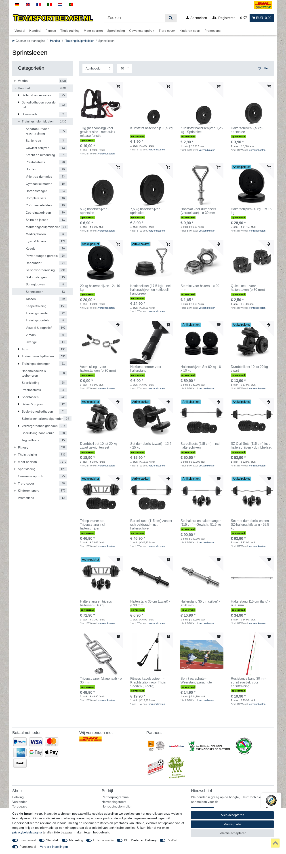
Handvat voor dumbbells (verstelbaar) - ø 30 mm (198, 211)
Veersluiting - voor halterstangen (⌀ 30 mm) (98, 368)
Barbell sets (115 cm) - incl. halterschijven (200, 445)
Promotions (212, 30)
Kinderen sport (189, 30)
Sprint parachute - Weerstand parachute (196, 680)
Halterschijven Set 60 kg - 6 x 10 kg (201, 368)
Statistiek (52, 840)
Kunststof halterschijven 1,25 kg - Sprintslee (202, 130)
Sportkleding (116, 30)
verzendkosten (106, 153)
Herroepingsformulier (117, 806)
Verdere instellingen (54, 846)
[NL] (60, 5)
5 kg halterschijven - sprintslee (94, 211)
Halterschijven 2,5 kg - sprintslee (247, 130)
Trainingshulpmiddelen (79, 40)
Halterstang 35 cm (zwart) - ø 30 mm (150, 603)
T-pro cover (167, 30)
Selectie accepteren (232, 833)
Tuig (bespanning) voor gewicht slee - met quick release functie (97, 131)
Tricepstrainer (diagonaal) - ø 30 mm (101, 680)
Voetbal (20, 30)
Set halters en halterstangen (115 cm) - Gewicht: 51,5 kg (201, 522)
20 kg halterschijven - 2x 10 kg (100, 287)
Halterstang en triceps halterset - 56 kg (96, 603)
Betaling (18, 797)
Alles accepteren (232, 815)
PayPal (172, 840)
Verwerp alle (232, 824)
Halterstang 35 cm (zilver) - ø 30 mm (200, 603)
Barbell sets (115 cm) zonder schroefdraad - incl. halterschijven (151, 524)
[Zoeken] (170, 18)
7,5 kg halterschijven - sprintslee (146, 211)
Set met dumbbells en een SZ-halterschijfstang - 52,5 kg (250, 524)
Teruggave (19, 806)
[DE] (16, 5)
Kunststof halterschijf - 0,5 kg (151, 128)
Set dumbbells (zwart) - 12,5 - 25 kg (150, 445)
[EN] (27, 5)
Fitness (51, 30)
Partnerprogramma (115, 797)
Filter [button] (265, 68)
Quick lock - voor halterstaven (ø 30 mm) (248, 287)
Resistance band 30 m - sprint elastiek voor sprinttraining (248, 682)
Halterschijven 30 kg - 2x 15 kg (251, 211)
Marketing (76, 840)
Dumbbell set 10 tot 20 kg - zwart (250, 368)
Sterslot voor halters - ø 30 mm (200, 287)
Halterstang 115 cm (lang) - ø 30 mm (250, 603)
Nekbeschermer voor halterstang (145, 368)
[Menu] (279, 795)
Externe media (103, 840)
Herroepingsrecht (114, 801)
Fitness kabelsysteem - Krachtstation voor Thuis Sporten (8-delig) (148, 682)
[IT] (49, 5)
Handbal (35, 30)
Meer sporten (93, 30)
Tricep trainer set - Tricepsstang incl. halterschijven (93, 524)
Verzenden (19, 801)
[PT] (71, 5)
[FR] (38, 5)
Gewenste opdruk (141, 30)
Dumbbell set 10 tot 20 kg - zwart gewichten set (99, 445)
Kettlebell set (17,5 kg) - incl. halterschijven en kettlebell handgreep (150, 289)
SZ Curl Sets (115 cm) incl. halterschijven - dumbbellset (251, 445)
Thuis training (70, 30)
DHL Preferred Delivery (140, 840)
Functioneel (27, 840)
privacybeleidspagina (27, 832)
